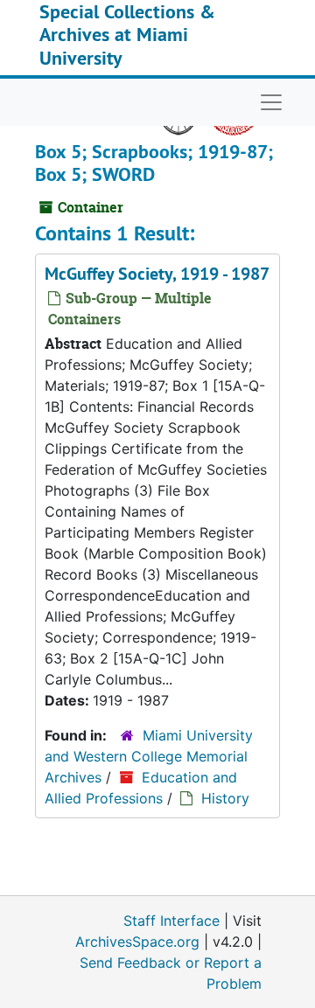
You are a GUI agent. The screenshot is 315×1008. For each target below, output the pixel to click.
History (225, 798)
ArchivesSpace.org (137, 941)
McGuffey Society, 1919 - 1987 (157, 273)
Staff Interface (171, 920)
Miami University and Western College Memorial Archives (149, 756)
